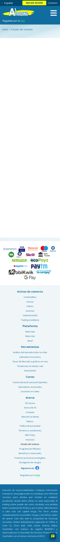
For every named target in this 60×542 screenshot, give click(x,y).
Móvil (30, 340)
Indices (30, 306)
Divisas (30, 301)
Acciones (30, 310)
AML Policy (30, 435)
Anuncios (30, 439)
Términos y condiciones (30, 430)
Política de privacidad (30, 425)
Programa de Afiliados (30, 448)
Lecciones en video (30, 391)
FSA (22, 20)
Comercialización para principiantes (30, 382)
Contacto (30, 412)
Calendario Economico (30, 357)
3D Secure (30, 403)
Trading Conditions (30, 320)
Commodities (30, 297)
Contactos (53, 2)
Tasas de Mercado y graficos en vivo (30, 361)
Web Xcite (30, 331)
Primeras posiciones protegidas (30, 457)
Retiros (30, 421)
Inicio (5, 29)
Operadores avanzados (30, 386)
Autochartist (30, 370)
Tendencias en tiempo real (30, 366)
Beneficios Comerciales (30, 453)
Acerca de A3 (30, 407)
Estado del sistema (30, 444)
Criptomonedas (30, 315)
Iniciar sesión (34, 2)
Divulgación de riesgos (30, 462)
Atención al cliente (30, 416)
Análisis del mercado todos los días (30, 352)
